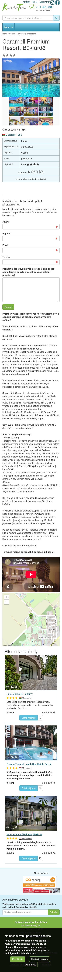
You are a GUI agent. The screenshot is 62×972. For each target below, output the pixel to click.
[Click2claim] (41, 890)
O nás (35, 1)
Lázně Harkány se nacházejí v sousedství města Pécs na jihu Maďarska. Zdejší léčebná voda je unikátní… (31, 845)
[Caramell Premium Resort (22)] (31, 112)
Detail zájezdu (28, 717)
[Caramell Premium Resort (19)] (31, 121)
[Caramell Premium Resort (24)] (45, 102)
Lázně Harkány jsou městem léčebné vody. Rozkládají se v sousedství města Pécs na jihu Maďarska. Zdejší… (30, 705)
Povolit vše (17, 959)
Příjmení (6, 233)
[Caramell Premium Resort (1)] (31, 77)
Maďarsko (10, 134)
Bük (20, 134)
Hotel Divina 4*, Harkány (20, 693)
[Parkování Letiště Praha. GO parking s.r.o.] (39, 881)
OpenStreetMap (8, 645)
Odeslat (8, 307)
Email (5, 245)
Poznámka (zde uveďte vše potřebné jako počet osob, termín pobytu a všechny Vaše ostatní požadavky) (28, 272)
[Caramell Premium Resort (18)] (45, 121)
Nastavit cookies (39, 959)
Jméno (6, 221)
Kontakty (26, 1)
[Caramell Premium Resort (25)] (31, 102)
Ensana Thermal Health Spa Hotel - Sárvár (29, 764)
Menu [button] (7, 27)
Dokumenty (45, 1)
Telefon (6, 257)
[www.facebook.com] (57, 2)
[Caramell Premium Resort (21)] (45, 112)
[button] (30, 616)
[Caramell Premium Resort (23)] (16, 112)
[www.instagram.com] (52, 2)
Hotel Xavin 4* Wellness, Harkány (24, 834)
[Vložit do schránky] (40, 717)
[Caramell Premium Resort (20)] (16, 121)
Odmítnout (30, 964)
